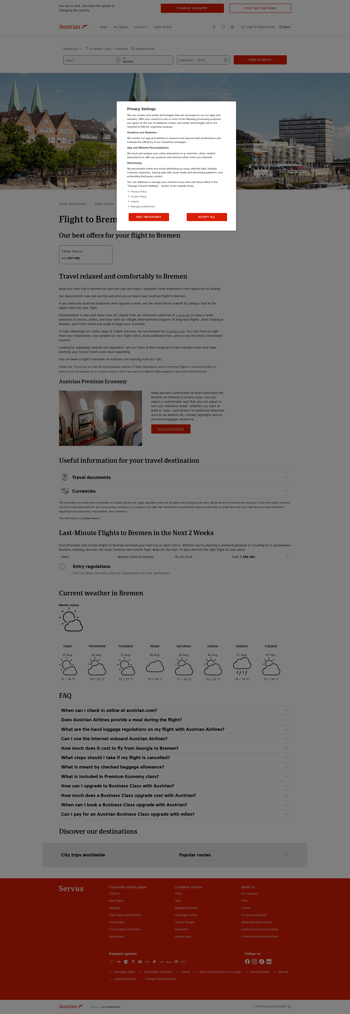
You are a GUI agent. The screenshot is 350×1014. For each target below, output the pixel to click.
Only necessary (148, 217)
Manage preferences (143, 206)
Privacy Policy (139, 191)
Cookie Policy (138, 196)
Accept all (207, 217)
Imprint (135, 201)
